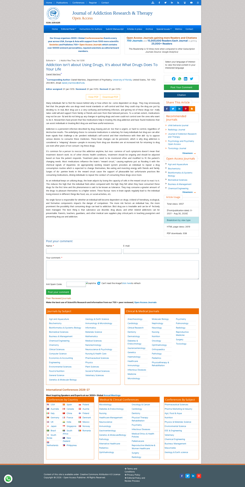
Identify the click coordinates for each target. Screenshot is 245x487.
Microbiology (134, 378)
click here (126, 283)
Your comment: (54, 257)
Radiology (180, 327)
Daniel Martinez (53, 74)
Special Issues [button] (163, 29)
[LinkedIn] (193, 476)
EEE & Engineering (173, 430)
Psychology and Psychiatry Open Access (181, 142)
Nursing (155, 332)
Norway (86, 426)
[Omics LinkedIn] (172, 2)
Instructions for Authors (91, 29)
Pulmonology (182, 323)
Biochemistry (174, 168)
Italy (52, 413)
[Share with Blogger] (192, 109)
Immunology (134, 365)
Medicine (132, 374)
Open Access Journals (90, 44)
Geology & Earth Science (97, 319)
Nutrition (156, 336)
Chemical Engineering (178, 188)
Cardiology (133, 323)
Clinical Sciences (57, 349)
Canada (70, 409)
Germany (54, 417)
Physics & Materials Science (178, 422)
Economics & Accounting (61, 358)
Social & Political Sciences (97, 371)
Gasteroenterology (136, 348)
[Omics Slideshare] (184, 2)
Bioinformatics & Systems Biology (180, 174)
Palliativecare (138, 441)
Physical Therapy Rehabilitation (140, 419)
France (69, 417)
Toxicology (181, 343)
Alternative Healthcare (109, 443)
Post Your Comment (181, 87)
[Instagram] (199, 476)
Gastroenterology (107, 430)
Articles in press (134, 29)
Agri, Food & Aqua (173, 413)
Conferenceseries (94, 38)
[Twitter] (187, 476)
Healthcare (133, 361)
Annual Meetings (112, 395)
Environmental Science (175, 426)
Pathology (157, 353)
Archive (149, 29)
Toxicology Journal (177, 148)
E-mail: (126, 246)
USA (52, 404)
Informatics (90, 327)
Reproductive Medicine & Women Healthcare (143, 447)
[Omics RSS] (178, 2)
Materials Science (93, 332)
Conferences (78, 2)
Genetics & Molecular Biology (63, 379)
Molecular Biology (160, 319)
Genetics (132, 352)
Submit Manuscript (115, 29)
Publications (62, 2)
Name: (50, 246)
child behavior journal (178, 125)
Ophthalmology (159, 345)
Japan (53, 426)
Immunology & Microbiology (98, 323)
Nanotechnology (93, 345)
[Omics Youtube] (191, 2)
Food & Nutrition (56, 371)
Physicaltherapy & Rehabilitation (160, 364)
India (68, 422)
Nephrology (157, 323)
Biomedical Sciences (177, 180)
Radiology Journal (176, 129)
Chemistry (54, 345)
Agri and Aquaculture (178, 164)
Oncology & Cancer (141, 404)
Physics (89, 362)
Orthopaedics (158, 349)
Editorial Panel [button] (67, 29)
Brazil (53, 430)
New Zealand (67, 439)
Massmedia (170, 448)
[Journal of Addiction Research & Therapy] (53, 13)
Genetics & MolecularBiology (112, 435)
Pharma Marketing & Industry (178, 409)
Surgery (179, 339)
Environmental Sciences (60, 366)
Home (49, 2)
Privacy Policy (133, 475)
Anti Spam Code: (54, 284)
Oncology (156, 340)
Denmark (86, 417)
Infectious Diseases (137, 370)
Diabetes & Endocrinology (134, 342)
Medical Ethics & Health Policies (143, 435)
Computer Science (57, 353)
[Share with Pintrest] (186, 109)
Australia (54, 409)
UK (51, 422)
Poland (85, 404)
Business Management (175, 443)
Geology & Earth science (176, 452)
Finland (85, 413)
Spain (69, 404)
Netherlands (52, 445)
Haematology (134, 357)
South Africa (67, 432)
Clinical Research (136, 327)
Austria (85, 409)
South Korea (51, 436)
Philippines (71, 445)
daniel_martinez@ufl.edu (73, 82)
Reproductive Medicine (182, 333)
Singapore (71, 426)
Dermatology (134, 336)
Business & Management (179, 184)
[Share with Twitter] (173, 109)
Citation (181, 95)
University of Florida (122, 79)
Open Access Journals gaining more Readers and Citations (162, 37)
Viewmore (187, 153)
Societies (54, 44)
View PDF (93, 96)
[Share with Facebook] (167, 109)
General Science (56, 375)
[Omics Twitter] (165, 2)
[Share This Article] (179, 78)
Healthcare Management (110, 417)
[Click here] (152, 2)
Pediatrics (156, 358)
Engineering (54, 362)
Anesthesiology (135, 319)
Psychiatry (181, 319)
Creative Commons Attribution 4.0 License (99, 474)
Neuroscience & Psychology (98, 349)
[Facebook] (182, 476)
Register (93, 2)
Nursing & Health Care (95, 353)
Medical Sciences (93, 340)
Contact (105, 2)
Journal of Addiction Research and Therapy (182, 135)
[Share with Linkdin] (179, 109)
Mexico (85, 422)
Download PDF (110, 96)
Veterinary (169, 435)
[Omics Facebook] (159, 2)
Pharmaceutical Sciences (97, 358)
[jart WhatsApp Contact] (198, 2)
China (69, 413)
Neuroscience (105, 422)
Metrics (178, 29)
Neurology (157, 327)
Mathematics (91, 336)
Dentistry (132, 332)
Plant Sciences (92, 366)
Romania (86, 430)
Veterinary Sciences (94, 375)
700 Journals (135, 40)
